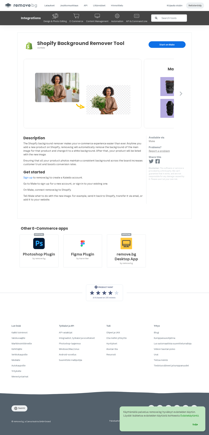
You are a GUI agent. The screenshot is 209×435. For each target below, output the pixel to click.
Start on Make (167, 44)
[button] (49, 5)
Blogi (156, 332)
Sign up (27, 177)
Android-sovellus (67, 354)
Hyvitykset (111, 343)
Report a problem (159, 151)
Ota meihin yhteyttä (116, 338)
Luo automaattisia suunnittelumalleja (172, 343)
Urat (156, 354)
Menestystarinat (19, 376)
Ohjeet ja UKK (113, 332)
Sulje (195, 424)
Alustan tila (112, 349)
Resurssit (111, 354)
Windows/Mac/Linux (69, 349)
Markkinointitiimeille (21, 343)
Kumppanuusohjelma (164, 338)
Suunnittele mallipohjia (70, 360)
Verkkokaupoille (19, 354)
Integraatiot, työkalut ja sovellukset (77, 338)
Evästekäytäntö (189, 415)
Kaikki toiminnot (19, 332)
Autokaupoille (18, 365)
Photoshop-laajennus (70, 343)
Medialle (15, 360)
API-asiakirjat (65, 332)
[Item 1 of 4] (99, 93)
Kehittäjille (16, 349)
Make (42, 47)
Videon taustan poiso (164, 349)
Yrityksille (16, 371)
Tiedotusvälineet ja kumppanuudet (171, 365)
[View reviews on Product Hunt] (104, 293)
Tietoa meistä (161, 360)
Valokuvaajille (18, 338)
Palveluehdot (115, 421)
